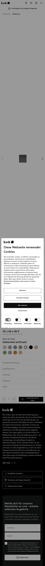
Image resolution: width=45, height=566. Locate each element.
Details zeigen (22, 310)
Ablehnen (22, 290)
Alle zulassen (22, 305)
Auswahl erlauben (22, 298)
